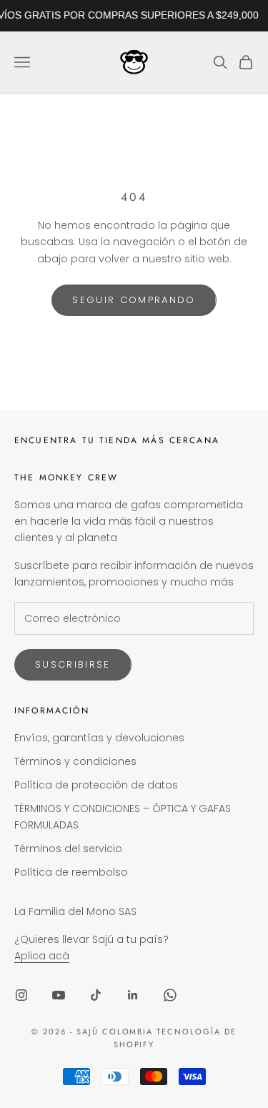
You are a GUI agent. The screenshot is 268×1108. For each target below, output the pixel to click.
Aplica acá (41, 956)
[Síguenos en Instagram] (21, 995)
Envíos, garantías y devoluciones (99, 738)
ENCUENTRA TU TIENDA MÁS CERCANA (116, 440)
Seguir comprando (133, 300)
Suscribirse (73, 664)
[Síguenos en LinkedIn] (133, 995)
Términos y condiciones (75, 761)
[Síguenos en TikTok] (96, 995)
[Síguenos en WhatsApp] (170, 995)
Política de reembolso (71, 872)
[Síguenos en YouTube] (58, 995)
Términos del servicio (68, 848)
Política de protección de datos (96, 785)
